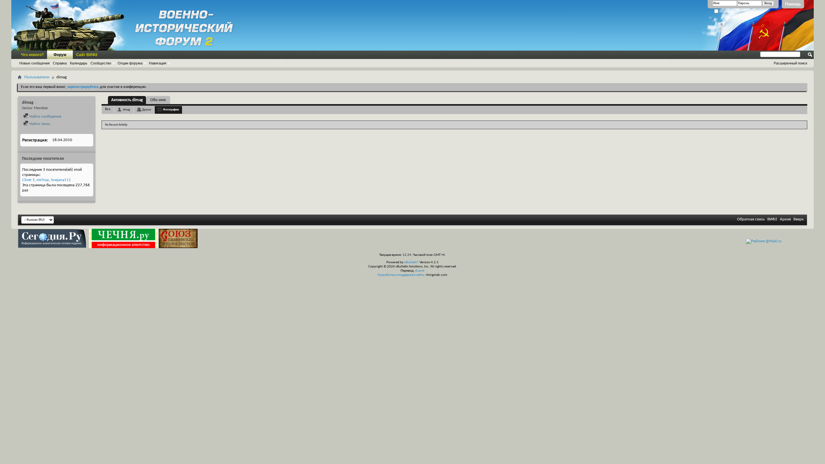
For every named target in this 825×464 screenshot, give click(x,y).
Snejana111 (61, 180)
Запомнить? (728, 11)
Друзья (146, 109)
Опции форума (130, 63)
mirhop (42, 180)
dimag (126, 109)
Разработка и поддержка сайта (401, 275)
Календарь (78, 63)
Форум (59, 55)
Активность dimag (127, 100)
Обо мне (158, 100)
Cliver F (28, 180)
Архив (785, 219)
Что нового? (32, 55)
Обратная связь (751, 219)
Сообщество (101, 63)
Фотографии (171, 109)
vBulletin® (411, 262)
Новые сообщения (34, 63)
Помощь (793, 4)
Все (108, 109)
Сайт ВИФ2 (87, 55)
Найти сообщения (44, 116)
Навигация (157, 63)
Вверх (798, 219)
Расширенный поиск (790, 63)
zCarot (419, 271)
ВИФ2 (772, 219)
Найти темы (39, 124)
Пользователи (36, 77)
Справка (60, 63)
